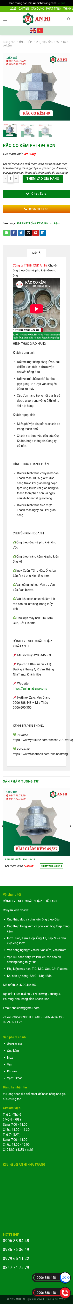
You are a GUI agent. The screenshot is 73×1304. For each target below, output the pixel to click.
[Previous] (7, 87)
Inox (10, 1057)
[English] (33, 30)
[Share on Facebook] (14, 233)
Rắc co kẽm (52, 223)
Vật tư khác (14, 1078)
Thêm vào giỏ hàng (42, 178)
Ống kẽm (13, 1051)
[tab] (37, 253)
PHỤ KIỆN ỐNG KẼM (47, 42)
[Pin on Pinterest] (35, 233)
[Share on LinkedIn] (43, 233)
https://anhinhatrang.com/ (30, 688)
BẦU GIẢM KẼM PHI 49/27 (20, 859)
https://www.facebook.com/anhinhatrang (40, 754)
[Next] (65, 87)
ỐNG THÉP (25, 42)
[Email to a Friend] (28, 233)
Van (9, 1064)
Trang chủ (9, 42)
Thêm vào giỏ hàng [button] (51, 866)
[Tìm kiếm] (68, 19)
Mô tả (36, 252)
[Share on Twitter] (21, 233)
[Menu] (5, 19)
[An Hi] (36, 19)
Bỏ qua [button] (61, 3)
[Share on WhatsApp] (6, 233)
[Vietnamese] (40, 30)
